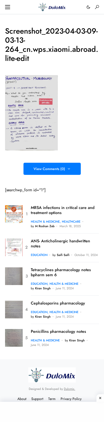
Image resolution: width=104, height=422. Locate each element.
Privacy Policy (71, 398)
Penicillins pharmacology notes (58, 331)
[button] (7, 7)
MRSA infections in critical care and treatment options (62, 210)
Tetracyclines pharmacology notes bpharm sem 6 (61, 272)
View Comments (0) (49, 168)
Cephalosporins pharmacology (58, 303)
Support (37, 398)
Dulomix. (69, 389)
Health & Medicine (45, 221)
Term (52, 398)
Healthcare (71, 221)
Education (39, 255)
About (21, 398)
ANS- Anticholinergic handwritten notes (60, 244)
